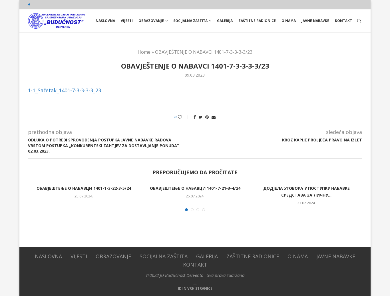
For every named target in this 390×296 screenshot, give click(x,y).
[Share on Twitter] (200, 117)
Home (144, 52)
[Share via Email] (214, 117)
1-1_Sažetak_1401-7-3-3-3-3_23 (64, 90)
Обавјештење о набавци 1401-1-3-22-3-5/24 (84, 188)
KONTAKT (343, 20)
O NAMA (289, 20)
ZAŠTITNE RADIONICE (257, 20)
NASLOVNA (105, 20)
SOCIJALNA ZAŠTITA (190, 20)
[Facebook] (29, 4)
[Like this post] (184, 117)
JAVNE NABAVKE (315, 20)
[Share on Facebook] (195, 117)
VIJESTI (127, 20)
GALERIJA (225, 20)
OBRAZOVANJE (151, 20)
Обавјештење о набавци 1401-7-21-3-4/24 (195, 188)
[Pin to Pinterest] (207, 117)
